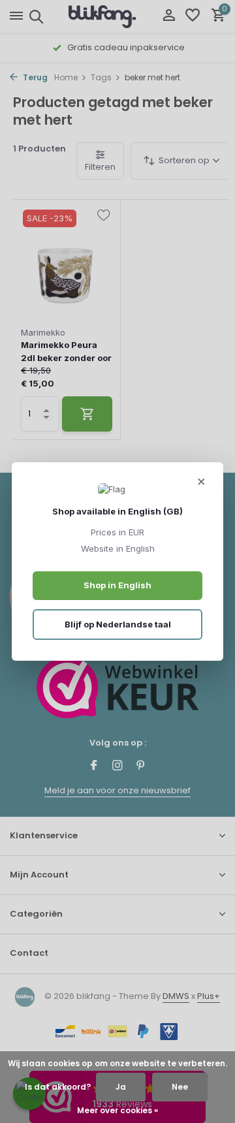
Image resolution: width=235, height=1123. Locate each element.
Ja (121, 1086)
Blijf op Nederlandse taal (118, 624)
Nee (180, 1086)
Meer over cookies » (117, 1110)
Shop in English (117, 585)
